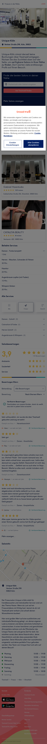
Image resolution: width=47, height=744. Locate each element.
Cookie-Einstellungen (12, 144)
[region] (23, 128)
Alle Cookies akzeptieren (33, 144)
